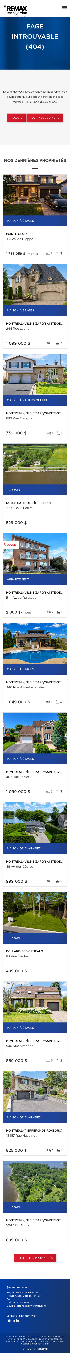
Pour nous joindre (44, 118)
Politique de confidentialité (21, 1341)
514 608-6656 (21, 1303)
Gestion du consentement (35, 1344)
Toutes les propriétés (35, 1258)
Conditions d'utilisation (50, 1341)
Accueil (16, 118)
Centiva (42, 1349)
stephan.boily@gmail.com (31, 1306)
